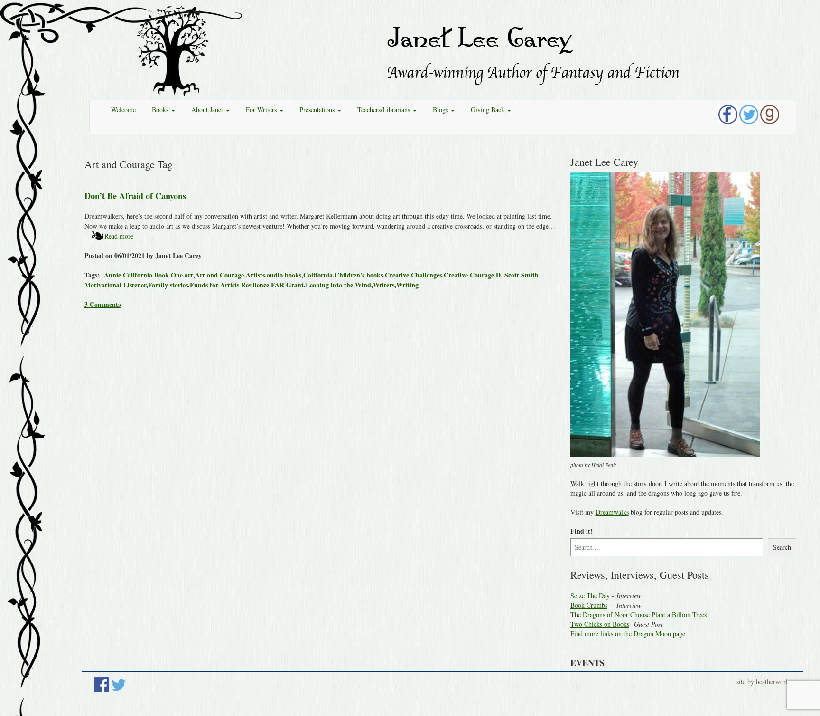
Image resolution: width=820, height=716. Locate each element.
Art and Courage (219, 275)
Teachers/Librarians (384, 109)
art (189, 275)
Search (782, 547)
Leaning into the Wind (338, 285)
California (318, 275)
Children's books (359, 275)
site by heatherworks (764, 681)
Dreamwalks (612, 511)
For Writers (262, 109)
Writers (383, 285)
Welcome (123, 109)
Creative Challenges (413, 275)
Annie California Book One (143, 275)
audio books (284, 275)
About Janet (208, 109)
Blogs (441, 109)
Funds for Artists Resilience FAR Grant (247, 285)
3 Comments (102, 304)
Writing (407, 285)
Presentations (317, 109)
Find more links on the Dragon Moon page (627, 633)
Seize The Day (590, 595)
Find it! (581, 531)
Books (161, 109)
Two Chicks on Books (599, 624)
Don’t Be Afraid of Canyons (135, 196)
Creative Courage (469, 275)
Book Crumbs (588, 605)
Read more (118, 235)
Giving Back (488, 109)
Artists (255, 275)
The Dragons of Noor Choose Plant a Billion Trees (638, 614)
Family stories (168, 285)
